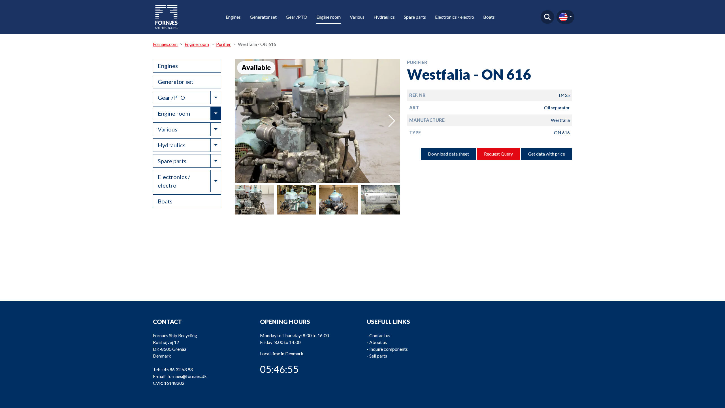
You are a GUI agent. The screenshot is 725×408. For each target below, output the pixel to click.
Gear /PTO (296, 17)
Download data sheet (448, 153)
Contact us (379, 335)
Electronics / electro (454, 17)
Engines (233, 17)
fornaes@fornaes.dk (187, 376)
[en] (565, 17)
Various (357, 17)
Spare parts (415, 17)
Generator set (263, 17)
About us (378, 342)
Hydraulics (384, 17)
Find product (547, 17)
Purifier (223, 44)
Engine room (328, 17)
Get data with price (546, 153)
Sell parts (378, 355)
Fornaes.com (165, 44)
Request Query (498, 153)
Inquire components (388, 349)
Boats (489, 17)
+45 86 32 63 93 (177, 369)
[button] (392, 121)
